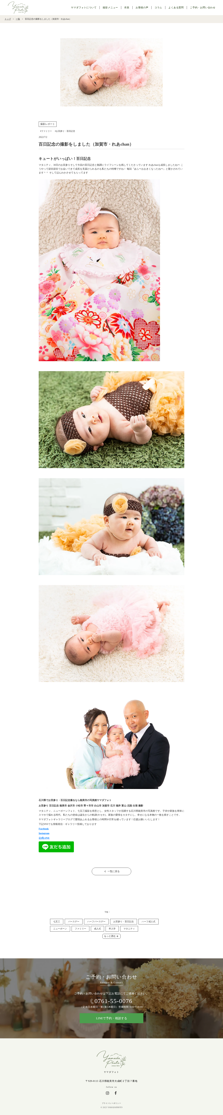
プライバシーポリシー (111, 1103)
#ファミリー (46, 131)
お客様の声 (142, 7)
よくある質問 (176, 7)
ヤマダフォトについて (83, 7)
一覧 (18, 19)
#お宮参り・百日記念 (65, 131)
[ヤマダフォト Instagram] (107, 1093)
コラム (158, 7)
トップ (8, 19)
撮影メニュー (110, 7)
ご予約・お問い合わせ (202, 7)
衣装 (126, 7)
